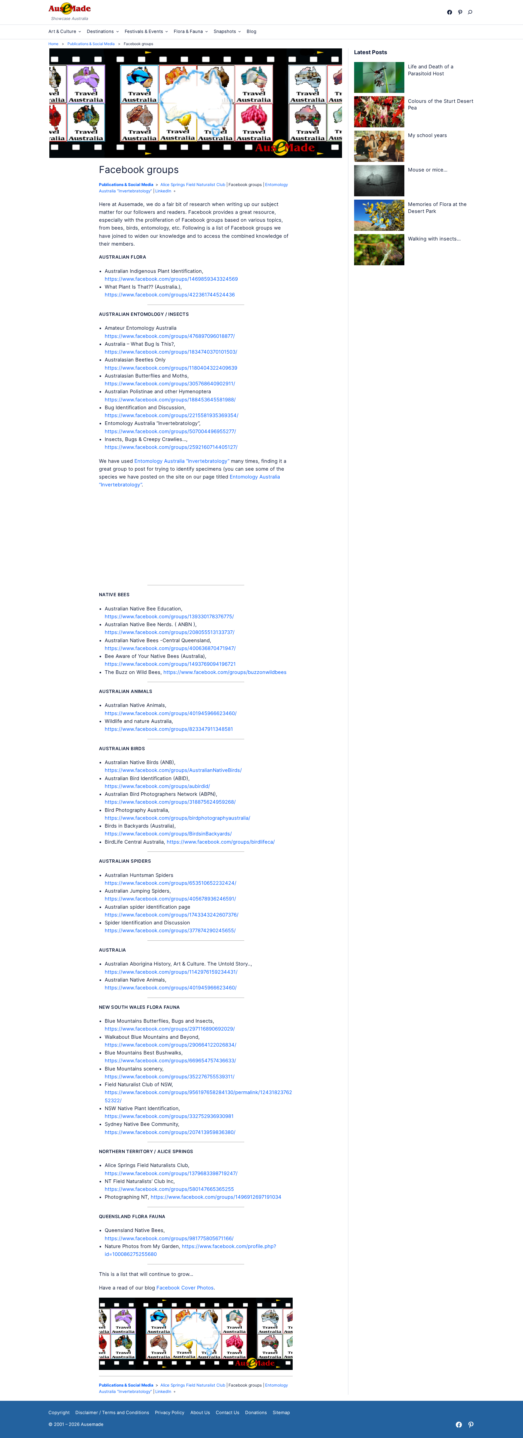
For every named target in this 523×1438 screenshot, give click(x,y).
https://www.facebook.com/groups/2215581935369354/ (171, 415)
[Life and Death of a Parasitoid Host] (379, 78)
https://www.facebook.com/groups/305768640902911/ (170, 384)
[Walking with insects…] (379, 250)
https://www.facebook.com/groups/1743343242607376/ (171, 915)
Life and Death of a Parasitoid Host (430, 70)
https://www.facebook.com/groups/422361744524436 (170, 295)
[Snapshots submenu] (239, 31)
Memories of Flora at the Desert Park (437, 207)
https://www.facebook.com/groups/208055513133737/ (170, 632)
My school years (427, 135)
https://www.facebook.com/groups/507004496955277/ (170, 431)
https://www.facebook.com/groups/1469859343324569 (171, 279)
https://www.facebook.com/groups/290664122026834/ (170, 1045)
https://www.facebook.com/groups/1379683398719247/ (171, 1173)
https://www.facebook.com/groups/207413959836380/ (170, 1132)
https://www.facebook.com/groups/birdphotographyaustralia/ (177, 818)
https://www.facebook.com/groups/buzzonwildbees (225, 672)
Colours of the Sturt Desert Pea (440, 104)
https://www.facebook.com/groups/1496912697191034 (216, 1197)
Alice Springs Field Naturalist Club (192, 184)
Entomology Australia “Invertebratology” (181, 461)
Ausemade (92, 1424)
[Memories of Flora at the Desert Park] (379, 216)
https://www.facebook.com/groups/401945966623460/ (171, 713)
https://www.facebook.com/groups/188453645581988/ (170, 400)
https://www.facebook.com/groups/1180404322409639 (171, 368)
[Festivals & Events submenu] (166, 31)
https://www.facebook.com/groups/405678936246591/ (170, 899)
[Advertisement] (196, 537)
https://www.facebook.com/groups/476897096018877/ (170, 336)
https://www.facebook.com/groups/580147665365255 (169, 1189)
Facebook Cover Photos (185, 1288)
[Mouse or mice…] (379, 181)
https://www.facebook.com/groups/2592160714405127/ (171, 447)
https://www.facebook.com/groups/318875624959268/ (170, 802)
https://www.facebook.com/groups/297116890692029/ (170, 1029)
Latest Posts (370, 52)
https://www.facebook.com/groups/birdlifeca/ (221, 842)
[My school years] (379, 147)
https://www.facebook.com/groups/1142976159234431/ (171, 972)
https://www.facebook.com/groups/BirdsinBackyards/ (168, 834)
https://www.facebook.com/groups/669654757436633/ (170, 1060)
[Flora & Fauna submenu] (206, 31)
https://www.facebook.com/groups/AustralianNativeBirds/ (173, 770)
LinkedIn (163, 190)
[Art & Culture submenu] (79, 31)
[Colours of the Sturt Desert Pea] (379, 112)
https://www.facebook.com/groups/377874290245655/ (170, 930)
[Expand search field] (471, 12)
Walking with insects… (434, 239)
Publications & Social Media (126, 184)
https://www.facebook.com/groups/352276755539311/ (170, 1077)
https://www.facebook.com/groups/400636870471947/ (170, 648)
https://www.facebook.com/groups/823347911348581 (169, 729)
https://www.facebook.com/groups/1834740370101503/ (171, 352)
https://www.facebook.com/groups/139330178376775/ (169, 616)
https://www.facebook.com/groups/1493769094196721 (170, 664)
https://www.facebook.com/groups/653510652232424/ (170, 883)
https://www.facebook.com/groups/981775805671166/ (169, 1238)
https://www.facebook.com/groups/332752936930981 (169, 1116)
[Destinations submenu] (117, 31)
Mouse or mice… (427, 170)
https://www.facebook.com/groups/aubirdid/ (157, 786)
